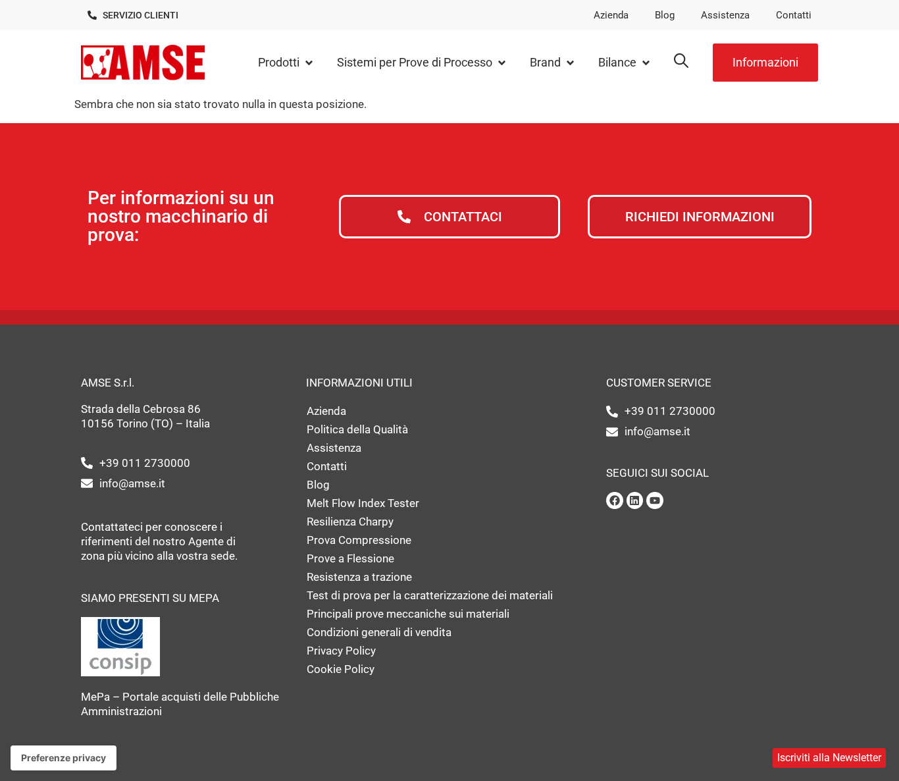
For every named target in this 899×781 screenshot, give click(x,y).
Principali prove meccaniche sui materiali (408, 613)
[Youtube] (654, 500)
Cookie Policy (340, 669)
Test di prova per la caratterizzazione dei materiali (430, 595)
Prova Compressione (359, 540)
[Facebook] (614, 500)
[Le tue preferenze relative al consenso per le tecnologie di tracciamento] (63, 757)
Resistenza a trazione (359, 576)
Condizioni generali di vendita (379, 632)
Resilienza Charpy (350, 521)
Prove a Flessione (350, 558)
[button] (286, 63)
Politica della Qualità (357, 429)
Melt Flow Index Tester (363, 503)
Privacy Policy (341, 650)
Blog (665, 15)
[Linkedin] (635, 500)
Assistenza (725, 15)
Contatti (793, 15)
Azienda (611, 15)
